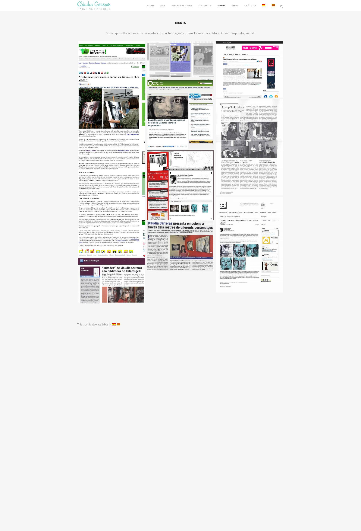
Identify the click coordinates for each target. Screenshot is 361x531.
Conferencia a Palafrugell (249, 138)
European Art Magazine (249, 60)
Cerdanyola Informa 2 (111, 140)
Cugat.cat (180, 105)
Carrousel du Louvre (180, 176)
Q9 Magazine (249, 236)
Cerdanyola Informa (180, 50)
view (111, 155)
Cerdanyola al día (180, 237)
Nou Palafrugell (111, 272)
